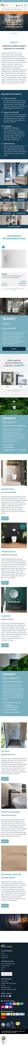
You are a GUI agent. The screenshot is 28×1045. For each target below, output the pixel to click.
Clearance (9, 12)
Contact (3, 967)
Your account (4, 955)
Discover (14, 349)
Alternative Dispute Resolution (8, 989)
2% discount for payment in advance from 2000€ (14, 1)
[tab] (12, 33)
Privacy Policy (4, 981)
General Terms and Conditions (8, 983)
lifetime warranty (9, 108)
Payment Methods (5, 965)
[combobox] (14, 9)
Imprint (3, 985)
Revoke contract (6, 974)
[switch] (3, 1043)
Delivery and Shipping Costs (8, 963)
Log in (2, 953)
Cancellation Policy (5, 987)
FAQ (2, 969)
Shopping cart (4, 957)
